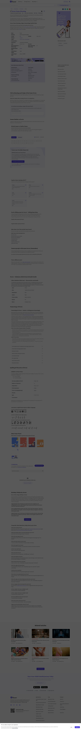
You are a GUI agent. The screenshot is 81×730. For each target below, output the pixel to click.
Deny (71, 727)
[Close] (79, 725)
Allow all (77, 727)
